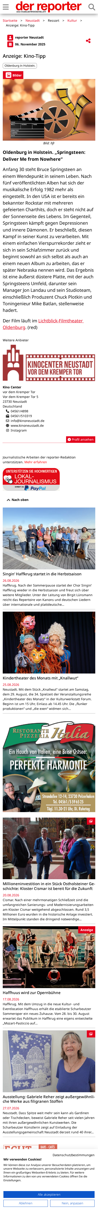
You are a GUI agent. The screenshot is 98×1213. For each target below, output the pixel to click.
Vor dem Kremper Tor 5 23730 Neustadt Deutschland (20, 401)
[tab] (13, 75)
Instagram (19, 430)
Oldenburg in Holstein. (20, 65)
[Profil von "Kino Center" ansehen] (49, 394)
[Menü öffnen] (5, 7)
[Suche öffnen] (92, 7)
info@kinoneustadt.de (27, 420)
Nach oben (19, 499)
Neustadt (33, 20)
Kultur (72, 20)
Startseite (10, 20)
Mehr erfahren (35, 462)
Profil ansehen (82, 439)
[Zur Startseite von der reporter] (48, 7)
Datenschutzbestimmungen (74, 1155)
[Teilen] (88, 41)
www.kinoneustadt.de (27, 425)
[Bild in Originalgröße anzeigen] (49, 110)
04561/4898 (19, 411)
